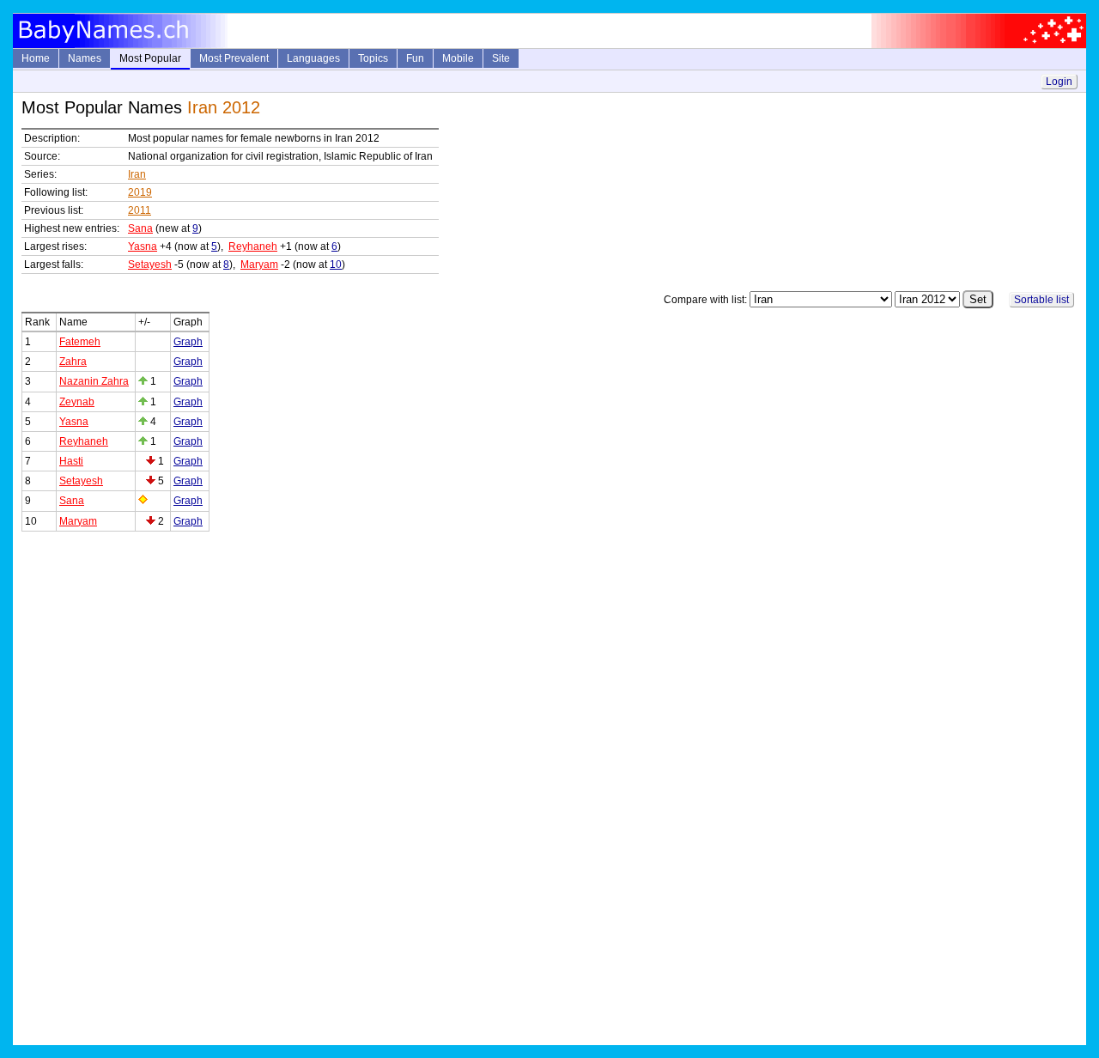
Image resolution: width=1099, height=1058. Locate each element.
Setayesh (150, 264)
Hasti (71, 461)
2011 (139, 210)
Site (501, 58)
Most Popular (150, 58)
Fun (415, 58)
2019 (140, 192)
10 (336, 264)
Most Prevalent (234, 58)
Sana (140, 228)
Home (35, 58)
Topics (373, 58)
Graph (188, 342)
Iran (137, 174)
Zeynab (76, 402)
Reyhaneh (252, 246)
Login (1059, 82)
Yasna (142, 246)
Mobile (458, 58)
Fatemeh (79, 342)
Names (84, 58)
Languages (313, 58)
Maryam (259, 264)
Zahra (73, 362)
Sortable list (1041, 300)
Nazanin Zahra (94, 381)
